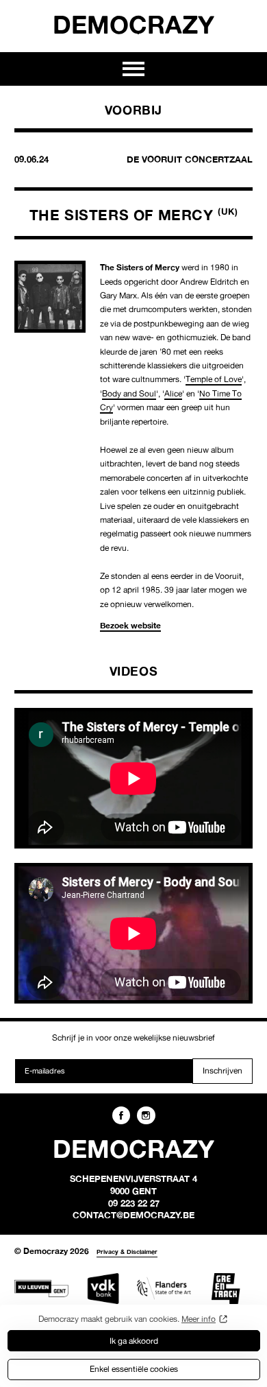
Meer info (198, 1319)
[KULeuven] (41, 1288)
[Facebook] (121, 1115)
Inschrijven (222, 1070)
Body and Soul (129, 393)
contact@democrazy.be (133, 1214)
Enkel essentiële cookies (134, 1369)
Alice (173, 393)
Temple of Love (214, 379)
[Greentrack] (226, 1288)
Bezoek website (130, 625)
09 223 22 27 (134, 1203)
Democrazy (133, 24)
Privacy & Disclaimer (127, 1251)
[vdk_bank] (103, 1288)
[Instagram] (146, 1115)
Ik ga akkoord (134, 1341)
